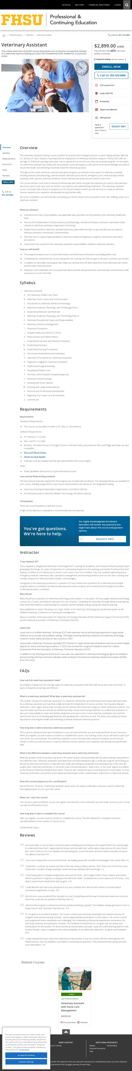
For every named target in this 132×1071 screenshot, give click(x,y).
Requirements (8, 158)
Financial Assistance (97, 1048)
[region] (26, 1048)
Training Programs (15, 35)
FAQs (4, 170)
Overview (6, 147)
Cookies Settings (26, 1062)
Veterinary (29, 35)
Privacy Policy (85, 1064)
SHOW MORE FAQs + (30, 827)
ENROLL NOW (111, 67)
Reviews (6, 175)
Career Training (55, 1045)
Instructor (7, 164)
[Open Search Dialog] (126, 4)
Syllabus (6, 153)
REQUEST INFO (119, 126)
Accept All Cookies (26, 1055)
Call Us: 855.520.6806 (119, 35)
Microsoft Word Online (35, 452)
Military (92, 1045)
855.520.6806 (7, 195)
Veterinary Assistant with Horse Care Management (72, 1007)
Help (91, 1051)
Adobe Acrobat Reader (35, 456)
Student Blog (112, 1045)
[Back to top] (66, 1042)
